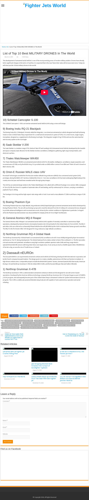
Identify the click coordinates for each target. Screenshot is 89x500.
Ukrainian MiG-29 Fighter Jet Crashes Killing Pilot (13, 353)
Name (5, 420)
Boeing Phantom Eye (63, 320)
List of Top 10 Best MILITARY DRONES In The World (38, 323)
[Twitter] (43, 494)
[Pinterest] (45, 494)
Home (4, 47)
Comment (6, 401)
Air (8, 47)
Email (5, 427)
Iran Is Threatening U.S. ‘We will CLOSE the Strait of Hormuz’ (73, 334)
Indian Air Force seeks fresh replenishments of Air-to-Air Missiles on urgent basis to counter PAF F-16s (14, 336)
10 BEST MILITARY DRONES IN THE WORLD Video (19, 320)
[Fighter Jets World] (44, 5)
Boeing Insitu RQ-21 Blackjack (44, 320)
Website (5, 434)
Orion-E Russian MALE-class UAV (31, 325)
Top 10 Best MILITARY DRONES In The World (34, 327)
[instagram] (49, 494)
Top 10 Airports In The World (14, 377)
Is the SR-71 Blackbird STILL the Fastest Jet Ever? (72, 353)
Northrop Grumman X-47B (10, 325)
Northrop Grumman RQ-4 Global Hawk (68, 323)
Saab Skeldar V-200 (50, 325)
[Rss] (39, 494)
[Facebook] (41, 494)
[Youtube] (47, 494)
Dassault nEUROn (77, 320)
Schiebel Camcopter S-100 (67, 325)
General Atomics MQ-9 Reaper (11, 323)
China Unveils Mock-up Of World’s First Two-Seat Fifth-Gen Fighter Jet (44, 378)
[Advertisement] (44, 25)
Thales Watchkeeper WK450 (10, 327)
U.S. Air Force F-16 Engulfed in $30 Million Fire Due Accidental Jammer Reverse (73, 378)
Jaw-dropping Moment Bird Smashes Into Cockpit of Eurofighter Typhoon (41, 366)
